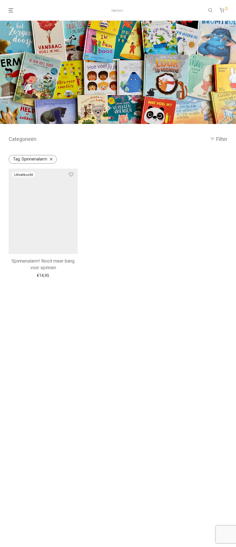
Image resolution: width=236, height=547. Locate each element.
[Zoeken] (210, 10)
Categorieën (23, 139)
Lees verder (43, 275)
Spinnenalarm (30, 159)
